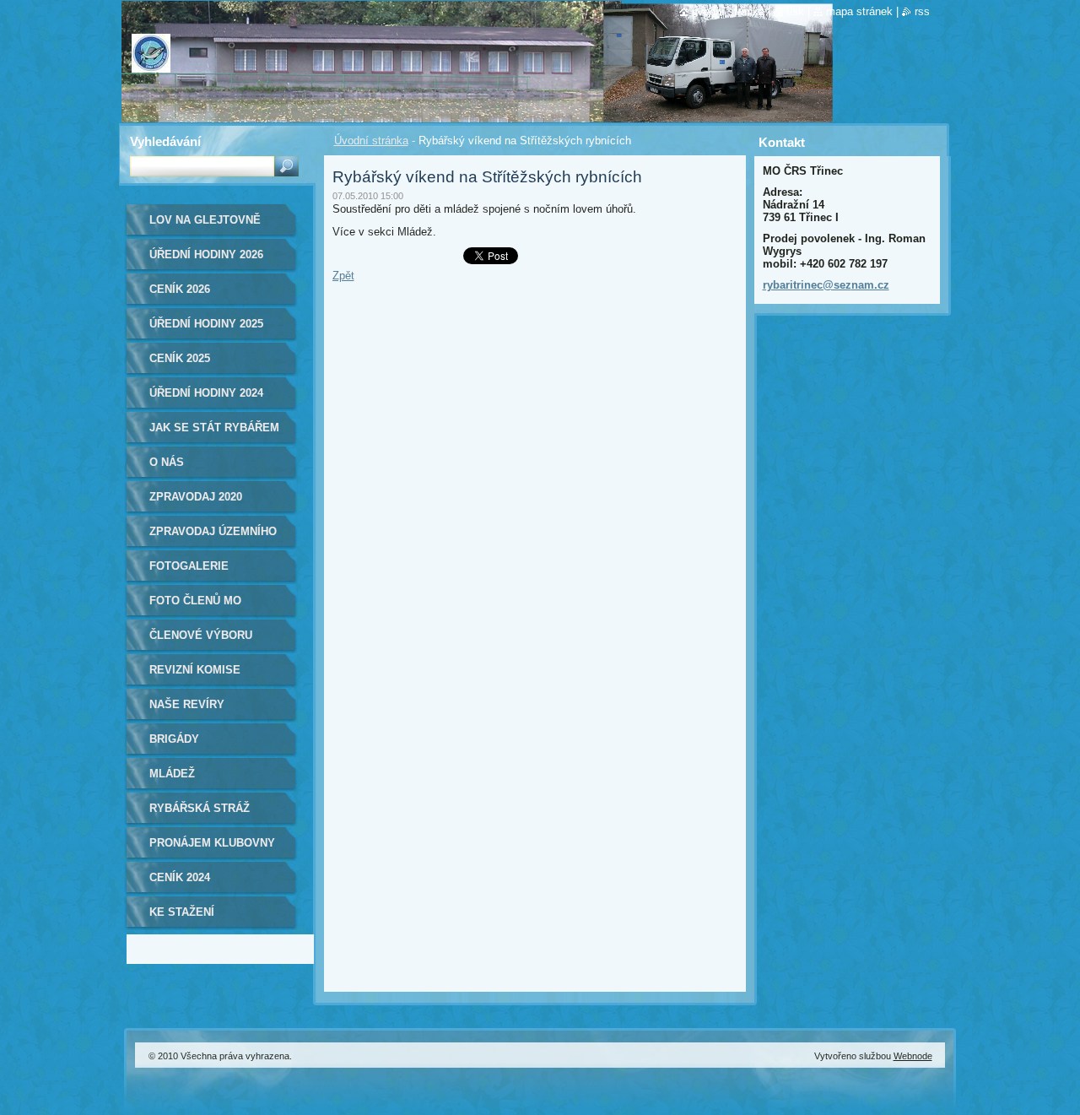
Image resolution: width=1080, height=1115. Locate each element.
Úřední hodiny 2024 (206, 393)
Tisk (795, 11)
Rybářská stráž (199, 808)
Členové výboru (200, 635)
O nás (166, 462)
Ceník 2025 (179, 358)
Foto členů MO (195, 600)
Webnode (913, 1056)
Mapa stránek (859, 11)
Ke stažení (181, 912)
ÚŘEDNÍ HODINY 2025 (206, 323)
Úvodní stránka (371, 140)
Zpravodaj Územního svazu (213, 537)
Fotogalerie (189, 566)
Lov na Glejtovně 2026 (205, 226)
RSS (922, 11)
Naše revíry (186, 704)
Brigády (174, 739)
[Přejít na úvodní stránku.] (151, 61)
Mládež (172, 773)
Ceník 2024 (179, 877)
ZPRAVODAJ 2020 (195, 496)
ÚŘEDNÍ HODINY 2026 (206, 254)
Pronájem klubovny (212, 842)
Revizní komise (194, 669)
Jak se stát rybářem (214, 427)
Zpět (343, 275)
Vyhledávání (165, 141)
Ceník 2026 (179, 289)
